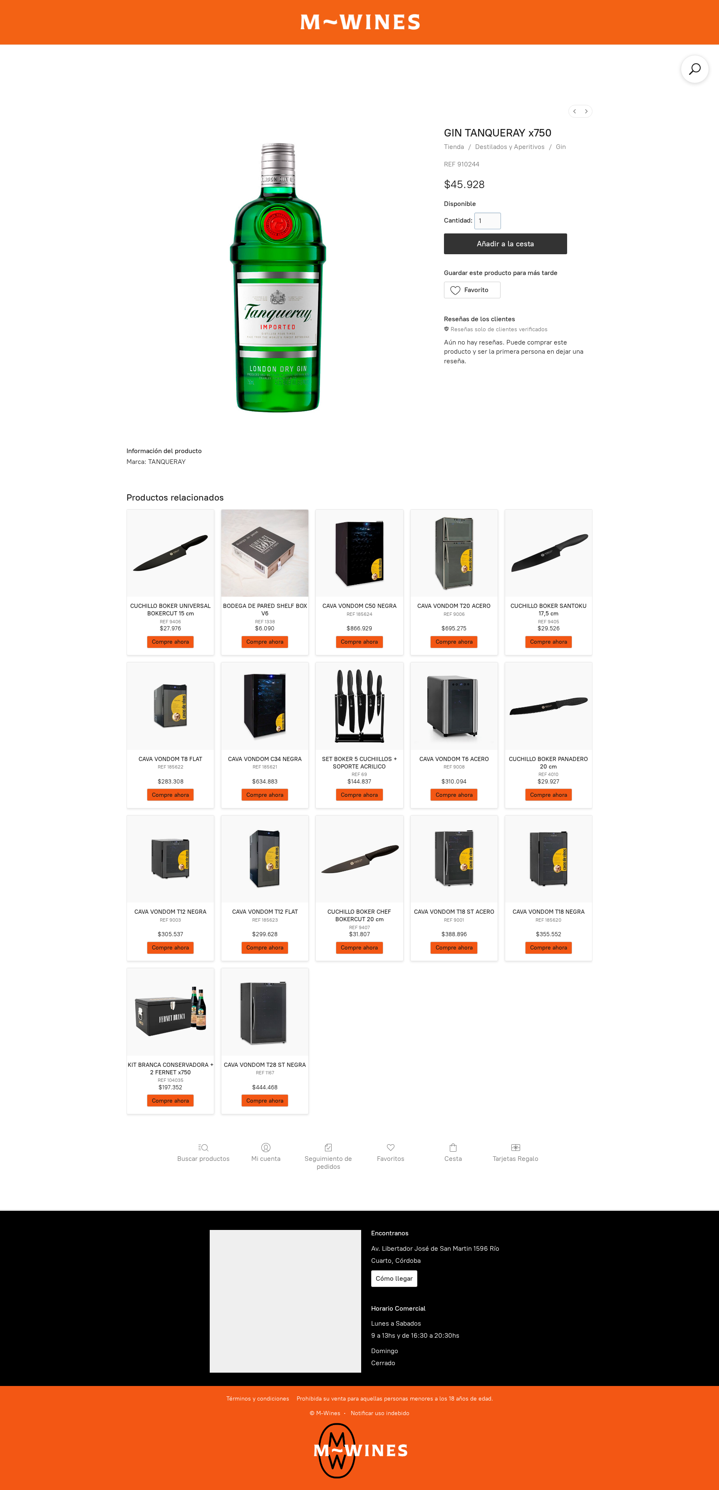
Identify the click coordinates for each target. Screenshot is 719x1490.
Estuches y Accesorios (222, 81)
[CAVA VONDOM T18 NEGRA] (548, 859)
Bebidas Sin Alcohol (398, 81)
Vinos (342, 64)
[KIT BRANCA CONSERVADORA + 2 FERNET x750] (170, 1011)
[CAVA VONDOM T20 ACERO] (454, 553)
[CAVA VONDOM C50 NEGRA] (359, 553)
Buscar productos (203, 1159)
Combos (299, 64)
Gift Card (171, 64)
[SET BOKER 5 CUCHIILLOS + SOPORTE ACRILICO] (359, 705)
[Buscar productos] (694, 69)
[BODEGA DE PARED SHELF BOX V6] (264, 553)
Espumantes (393, 64)
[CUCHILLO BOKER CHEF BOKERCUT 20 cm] (359, 859)
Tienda (454, 147)
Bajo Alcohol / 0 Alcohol (493, 81)
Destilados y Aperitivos (473, 64)
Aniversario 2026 (236, 64)
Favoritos (390, 1159)
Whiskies (547, 64)
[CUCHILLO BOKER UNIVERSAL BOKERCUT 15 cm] (170, 553)
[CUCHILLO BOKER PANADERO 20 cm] (548, 705)
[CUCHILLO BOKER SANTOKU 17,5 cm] (548, 553)
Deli (287, 81)
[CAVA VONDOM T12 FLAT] (264, 859)
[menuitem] (574, 111)
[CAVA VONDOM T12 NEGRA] (170, 859)
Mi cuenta (265, 1159)
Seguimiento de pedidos (328, 1162)
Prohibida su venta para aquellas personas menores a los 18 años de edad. (395, 1398)
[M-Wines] (360, 22)
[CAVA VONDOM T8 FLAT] (170, 705)
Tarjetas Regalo (515, 1159)
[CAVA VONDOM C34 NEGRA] (264, 705)
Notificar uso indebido (380, 1413)
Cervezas (329, 81)
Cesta (453, 1159)
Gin (561, 147)
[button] (472, 290)
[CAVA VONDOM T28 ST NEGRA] (264, 1011)
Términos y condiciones (257, 1398)
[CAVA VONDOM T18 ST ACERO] (454, 859)
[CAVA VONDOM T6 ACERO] (454, 705)
